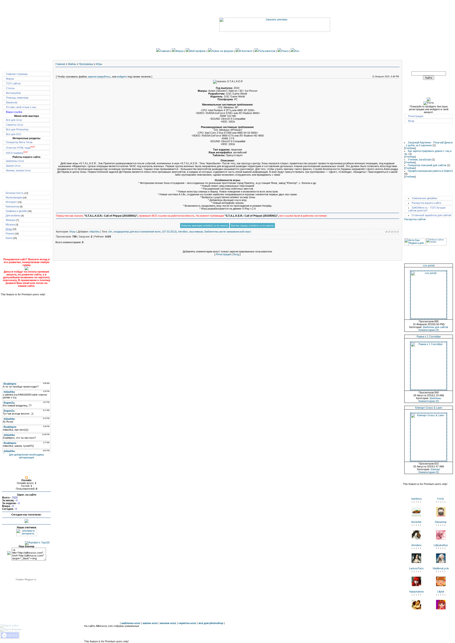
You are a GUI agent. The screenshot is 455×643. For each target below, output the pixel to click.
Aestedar (416, 521)
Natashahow (416, 591)
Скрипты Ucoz (14, 124)
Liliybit (440, 591)
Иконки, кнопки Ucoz (18, 170)
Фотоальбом (13, 92)
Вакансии (11, 102)
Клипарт (435, 469)
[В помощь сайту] (26, 269)
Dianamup (440, 521)
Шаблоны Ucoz (15, 161)
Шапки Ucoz (13, 165)
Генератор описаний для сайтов (427, 165)
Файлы (72, 64)
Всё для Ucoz (14, 120)
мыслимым (196, 231)
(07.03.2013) (169, 231)
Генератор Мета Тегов (19, 142)
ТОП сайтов (13, 83)
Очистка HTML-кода (20, 147)
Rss (297, 51)
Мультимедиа (14, 197)
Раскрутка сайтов (415, 219)
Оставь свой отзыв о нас (21, 107)
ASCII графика (17, 152)
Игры (9, 229)
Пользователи (266, 51)
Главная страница (16, 74)
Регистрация (223, 254)
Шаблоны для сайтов (435, 327)
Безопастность (15, 193)
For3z (440, 498)
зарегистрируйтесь (99, 76)
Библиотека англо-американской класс (228, 231)
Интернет (11, 202)
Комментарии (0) (429, 329)
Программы (86, 64)
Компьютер (12, 206)
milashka (94, 231)
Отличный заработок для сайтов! (431, 215)
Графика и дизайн (16, 211)
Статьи (10, 88)
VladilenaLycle (440, 568)
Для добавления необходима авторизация (26, 456)
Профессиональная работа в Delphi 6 (430, 170)
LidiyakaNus (441, 545)
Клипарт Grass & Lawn (428, 407)
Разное (10, 233)
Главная (165, 51)
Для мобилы (13, 215)
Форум (180, 51)
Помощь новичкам (17, 97)
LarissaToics (416, 568)
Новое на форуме (222, 51)
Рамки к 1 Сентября (429, 336)
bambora (416, 498)
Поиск (285, 51)
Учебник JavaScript (419, 159)
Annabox (416, 545)
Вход (236, 254)
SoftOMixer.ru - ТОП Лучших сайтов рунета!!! (427, 209)
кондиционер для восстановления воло (137, 231)
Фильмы (11, 220)
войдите (122, 76)
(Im (110, 231)
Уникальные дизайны (424, 198)
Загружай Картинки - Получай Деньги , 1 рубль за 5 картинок (428, 144)
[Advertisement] (26, 336)
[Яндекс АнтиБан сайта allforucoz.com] (414, 244)
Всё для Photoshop (17, 129)
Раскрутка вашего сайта (426, 202)
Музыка (10, 224)
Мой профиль (198, 51)
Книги (9, 238)
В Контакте (245, 51)
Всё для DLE (13, 134)
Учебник (410, 148)
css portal (428, 265)
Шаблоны (435, 398)
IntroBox (183, 231)
